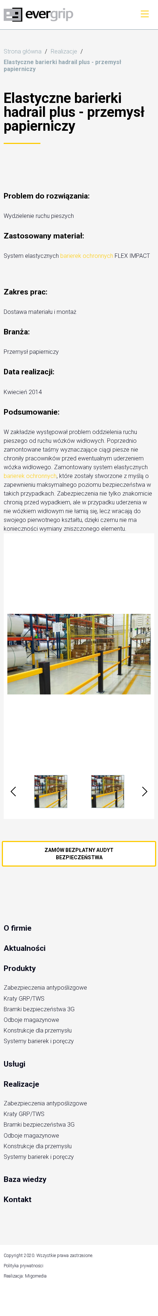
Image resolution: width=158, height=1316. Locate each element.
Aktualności (25, 948)
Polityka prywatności (23, 1265)
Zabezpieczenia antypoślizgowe (45, 987)
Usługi (14, 1064)
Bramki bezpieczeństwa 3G (39, 1009)
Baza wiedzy (25, 1179)
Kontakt (18, 1199)
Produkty (20, 968)
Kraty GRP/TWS (24, 998)
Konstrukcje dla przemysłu (38, 1030)
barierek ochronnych (86, 255)
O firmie (18, 928)
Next (145, 791)
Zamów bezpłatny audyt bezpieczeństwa (79, 853)
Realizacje (21, 1084)
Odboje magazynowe (31, 1019)
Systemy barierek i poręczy (39, 1041)
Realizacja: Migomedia (25, 1276)
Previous (13, 791)
